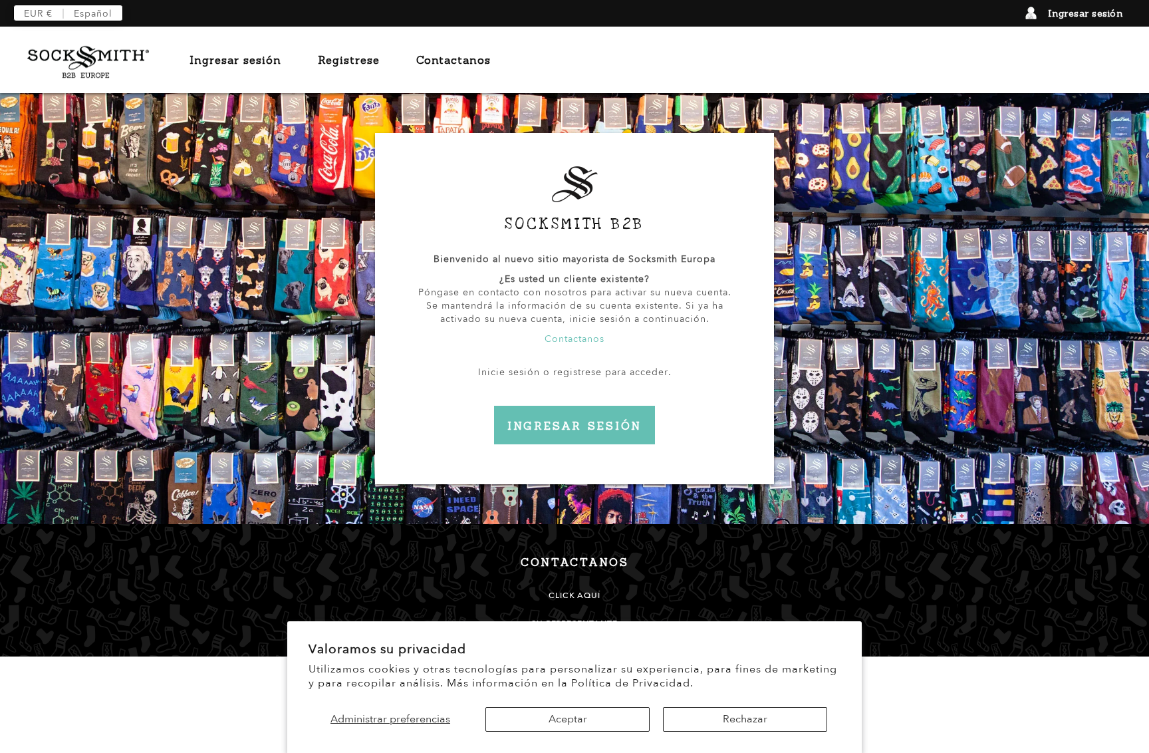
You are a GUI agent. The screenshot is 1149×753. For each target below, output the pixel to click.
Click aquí (574, 595)
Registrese (349, 60)
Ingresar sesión (1085, 13)
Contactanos (453, 60)
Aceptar (568, 719)
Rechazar (745, 719)
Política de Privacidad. (632, 683)
